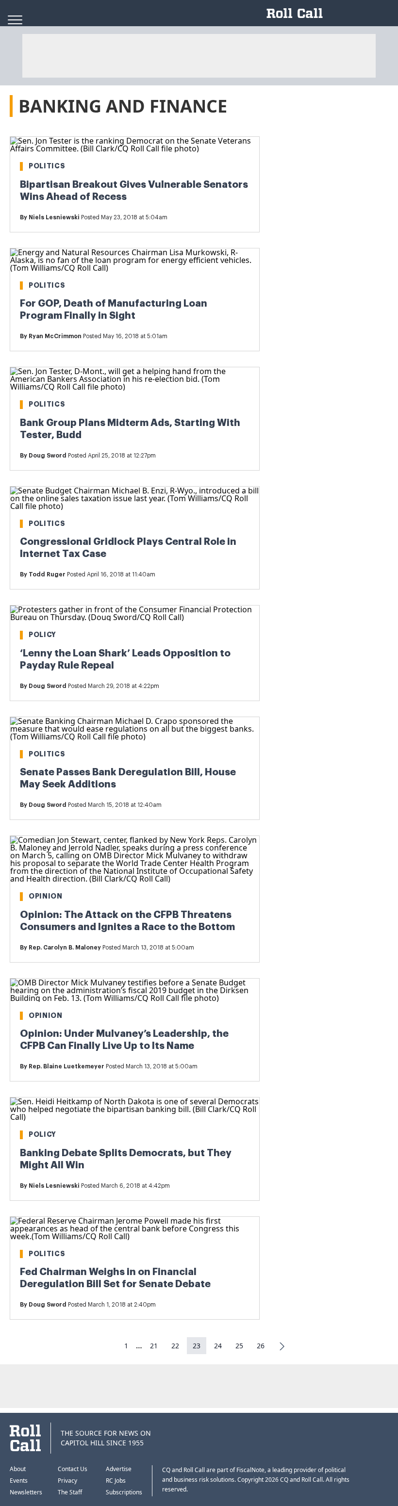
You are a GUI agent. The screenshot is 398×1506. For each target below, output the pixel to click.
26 (261, 1345)
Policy (42, 634)
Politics (47, 166)
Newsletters (26, 1492)
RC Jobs (116, 1480)
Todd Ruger (47, 574)
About (18, 1469)
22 (175, 1345)
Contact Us (72, 1469)
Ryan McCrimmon (55, 336)
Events (19, 1480)
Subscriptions (124, 1492)
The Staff (70, 1492)
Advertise (119, 1469)
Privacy (67, 1480)
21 (154, 1345)
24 (218, 1345)
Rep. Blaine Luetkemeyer (66, 1066)
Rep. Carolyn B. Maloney (65, 947)
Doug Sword (47, 455)
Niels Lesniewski (54, 217)
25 (239, 1345)
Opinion (46, 896)
